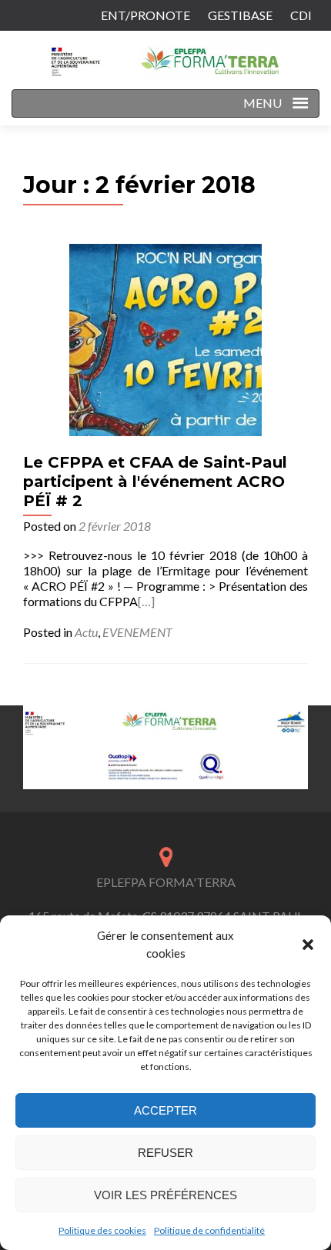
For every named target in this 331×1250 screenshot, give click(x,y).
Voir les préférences (165, 1195)
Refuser (165, 1152)
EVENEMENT (137, 632)
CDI (301, 15)
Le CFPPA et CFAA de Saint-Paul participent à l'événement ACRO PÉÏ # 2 (155, 481)
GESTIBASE (240, 15)
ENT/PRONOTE (145, 15)
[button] (308, 944)
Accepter (165, 1110)
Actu (86, 632)
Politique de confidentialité (209, 1230)
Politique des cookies (102, 1230)
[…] (146, 601)
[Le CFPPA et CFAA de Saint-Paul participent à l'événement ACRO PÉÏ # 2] (165, 338)
